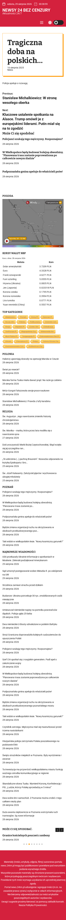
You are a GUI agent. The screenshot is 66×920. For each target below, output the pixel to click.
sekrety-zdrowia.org (50, 341)
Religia (35, 341)
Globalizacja (48, 327)
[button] (57, 830)
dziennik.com (50, 322)
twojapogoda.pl (28, 336)
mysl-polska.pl (11, 336)
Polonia (22, 322)
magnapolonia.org (28, 331)
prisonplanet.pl (22, 341)
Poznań (23, 317)
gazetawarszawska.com (14, 346)
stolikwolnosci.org (35, 346)
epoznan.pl (47, 317)
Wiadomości (10, 317)
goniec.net (33, 327)
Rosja (7, 327)
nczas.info (9, 322)
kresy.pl (34, 317)
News (10, 70)
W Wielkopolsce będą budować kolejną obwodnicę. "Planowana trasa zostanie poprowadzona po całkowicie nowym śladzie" (32, 155)
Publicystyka (35, 322)
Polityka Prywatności (36, 905)
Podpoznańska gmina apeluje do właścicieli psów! (32, 171)
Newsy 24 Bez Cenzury (26, 10)
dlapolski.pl (19, 327)
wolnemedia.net (47, 331)
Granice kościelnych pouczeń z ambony (26, 835)
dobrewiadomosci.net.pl (49, 336)
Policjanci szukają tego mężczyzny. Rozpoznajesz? (32, 139)
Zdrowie (8, 341)
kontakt (60, 901)
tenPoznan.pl (10, 331)
